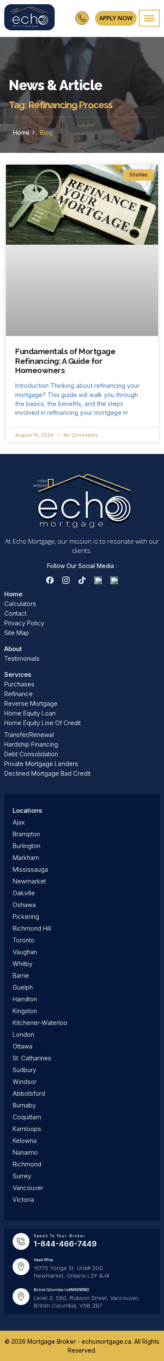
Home (21, 132)
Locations (27, 810)
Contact (15, 613)
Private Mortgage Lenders (41, 764)
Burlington (26, 846)
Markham (26, 858)
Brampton (26, 834)
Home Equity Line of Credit (42, 723)
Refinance (18, 694)
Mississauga (30, 869)
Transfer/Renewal (29, 735)
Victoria (23, 1200)
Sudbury (24, 1070)
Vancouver (28, 1188)
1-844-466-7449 (65, 1243)
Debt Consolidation (31, 754)
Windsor (25, 1082)
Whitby (22, 964)
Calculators (20, 604)
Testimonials (22, 658)
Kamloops (27, 1129)
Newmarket (29, 881)
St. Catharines (32, 1058)
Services (17, 674)
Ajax (19, 822)
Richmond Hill (32, 928)
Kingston (25, 1011)
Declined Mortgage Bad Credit (47, 773)
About (13, 649)
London (23, 1034)
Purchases (19, 684)
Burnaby (24, 1105)
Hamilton (25, 999)
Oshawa (24, 905)
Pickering (26, 917)
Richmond (27, 1164)
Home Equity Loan (30, 713)
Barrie (21, 975)
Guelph (23, 987)
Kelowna (25, 1141)
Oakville (24, 893)
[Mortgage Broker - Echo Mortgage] (29, 18)
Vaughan (25, 952)
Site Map (16, 633)
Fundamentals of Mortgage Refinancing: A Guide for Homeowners (65, 361)
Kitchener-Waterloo (40, 1023)
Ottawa (22, 1046)
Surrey (22, 1176)
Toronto (23, 940)
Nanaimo (25, 1152)
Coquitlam (27, 1117)
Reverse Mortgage (31, 703)
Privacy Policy (24, 623)
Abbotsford (29, 1093)
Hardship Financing (31, 744)
